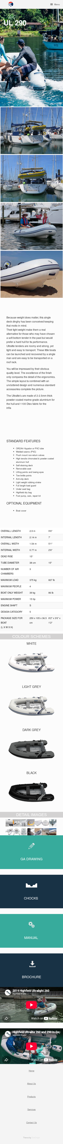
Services (31, 1109)
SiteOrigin (36, 1137)
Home (31, 1070)
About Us (31, 1083)
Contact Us (31, 1122)
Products (31, 1096)
